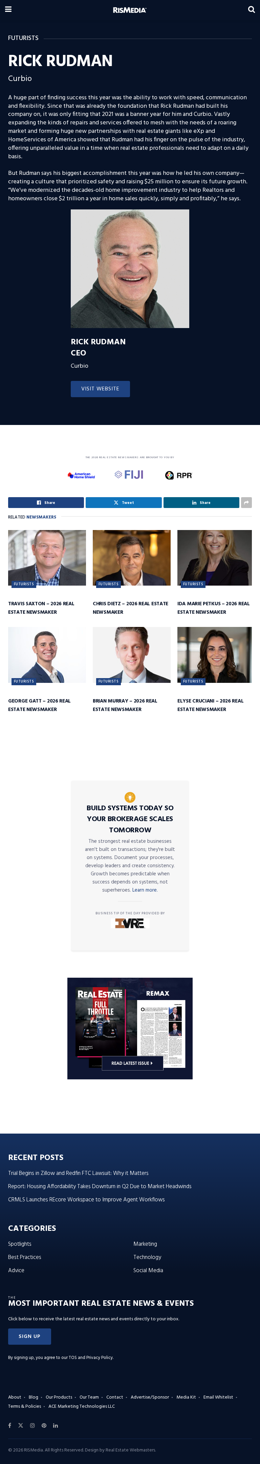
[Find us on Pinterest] (44, 1425)
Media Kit (186, 1397)
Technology (147, 1257)
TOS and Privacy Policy (91, 1357)
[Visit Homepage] (129, 10)
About (14, 1397)
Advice (16, 1270)
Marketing (145, 1244)
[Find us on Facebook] (9, 1425)
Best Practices (24, 1257)
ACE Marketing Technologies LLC (81, 1406)
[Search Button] (251, 10)
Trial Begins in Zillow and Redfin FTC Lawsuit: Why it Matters (78, 1173)
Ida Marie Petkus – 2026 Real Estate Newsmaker (213, 608)
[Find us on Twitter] (20, 1425)
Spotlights (19, 1244)
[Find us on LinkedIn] (55, 1425)
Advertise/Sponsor (150, 1397)
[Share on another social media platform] (246, 502)
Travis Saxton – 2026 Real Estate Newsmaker (41, 608)
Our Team (89, 1397)
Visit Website (100, 389)
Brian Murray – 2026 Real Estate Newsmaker (125, 705)
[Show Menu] (8, 10)
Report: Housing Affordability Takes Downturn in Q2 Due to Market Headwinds (100, 1186)
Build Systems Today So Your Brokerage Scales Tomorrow (130, 819)
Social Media (148, 1270)
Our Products (59, 1397)
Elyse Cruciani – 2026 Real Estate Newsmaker (210, 705)
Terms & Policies (24, 1406)
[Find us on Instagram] (32, 1425)
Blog (33, 1397)
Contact (114, 1397)
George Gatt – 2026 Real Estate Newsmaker (39, 705)
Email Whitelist (218, 1397)
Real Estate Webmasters (130, 1450)
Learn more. (145, 890)
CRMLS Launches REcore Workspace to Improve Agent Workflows (86, 1199)
